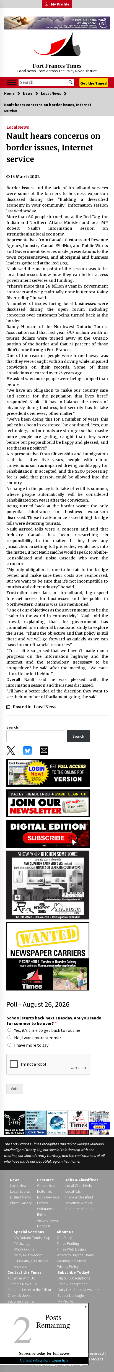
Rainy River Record (28, 1254)
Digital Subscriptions (74, 1278)
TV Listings (22, 1243)
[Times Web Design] (35, 1122)
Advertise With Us (78, 1202)
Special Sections (29, 1231)
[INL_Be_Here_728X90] (57, 23)
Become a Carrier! (79, 1208)
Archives (20, 1266)
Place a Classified (79, 1197)
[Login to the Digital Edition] (99, 1122)
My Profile (60, 4)
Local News (17, 127)
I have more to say (31, 1045)
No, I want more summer (37, 1037)
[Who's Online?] (57, 1122)
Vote (15, 1088)
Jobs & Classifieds (82, 1179)
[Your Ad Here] (14, 1122)
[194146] (47, 884)
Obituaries (45, 1208)
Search (12, 727)
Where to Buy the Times (75, 1254)
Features (45, 1179)
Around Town (47, 1220)
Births (41, 1214)
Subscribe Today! (73, 1272)
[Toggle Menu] (11, 82)
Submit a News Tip (22, 1283)
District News (20, 1197)
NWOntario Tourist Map (32, 1237)
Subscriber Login (71, 1295)
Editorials (44, 1191)
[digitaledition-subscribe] (48, 833)
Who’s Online (24, 1249)
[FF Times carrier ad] (47, 955)
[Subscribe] (78, 1122)
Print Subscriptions (72, 1283)
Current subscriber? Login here (44, 1360)
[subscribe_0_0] (48, 772)
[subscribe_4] (48, 802)
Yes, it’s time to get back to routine (47, 1030)
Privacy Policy (68, 1266)
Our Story (64, 1237)
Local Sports (20, 1191)
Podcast (43, 1226)
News (15, 1179)
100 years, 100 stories (31, 1260)
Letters (42, 1202)
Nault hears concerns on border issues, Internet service (53, 147)
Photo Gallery (21, 1202)
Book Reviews (48, 1197)
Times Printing (68, 1243)
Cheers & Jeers (18, 1295)
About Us (65, 1231)
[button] (46, 4)
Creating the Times (71, 1260)
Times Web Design (71, 1249)
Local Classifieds (78, 1185)
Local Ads (73, 1191)
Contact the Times (24, 1272)
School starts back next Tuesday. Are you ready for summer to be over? (54, 1020)
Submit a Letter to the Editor (29, 1289)
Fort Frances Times (57, 66)
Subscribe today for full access (44, 1353)
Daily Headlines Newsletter (79, 1289)
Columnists (46, 1185)
